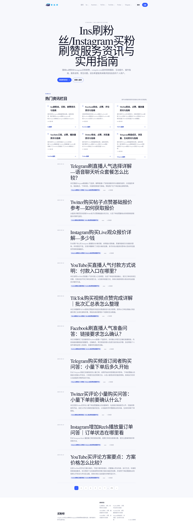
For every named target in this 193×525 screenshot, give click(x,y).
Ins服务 (62, 127)
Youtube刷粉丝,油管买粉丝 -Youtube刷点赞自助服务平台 (85, 286)
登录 (138, 5)
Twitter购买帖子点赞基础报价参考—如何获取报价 (101, 205)
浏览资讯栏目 (64, 80)
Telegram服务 (131, 157)
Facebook (94, 5)
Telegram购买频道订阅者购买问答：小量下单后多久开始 (101, 363)
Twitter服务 (96, 156)
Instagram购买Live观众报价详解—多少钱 (100, 235)
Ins (86, 5)
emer (104, 190)
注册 (145, 5)
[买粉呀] (52, 4)
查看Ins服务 (78, 80)
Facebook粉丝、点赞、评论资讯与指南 (119, 507)
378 (112, 488)
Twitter (119, 5)
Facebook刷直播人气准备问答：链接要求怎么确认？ (98, 331)
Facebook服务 (96, 127)
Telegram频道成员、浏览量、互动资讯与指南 (119, 517)
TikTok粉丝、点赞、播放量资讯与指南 (105, 511)
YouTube (110, 5)
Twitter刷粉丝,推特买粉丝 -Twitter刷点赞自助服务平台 (84, 220)
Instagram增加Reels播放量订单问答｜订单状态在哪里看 (101, 429)
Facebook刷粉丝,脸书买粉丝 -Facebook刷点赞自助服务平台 (85, 349)
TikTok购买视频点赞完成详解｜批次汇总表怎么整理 (101, 301)
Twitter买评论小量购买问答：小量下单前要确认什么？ (101, 396)
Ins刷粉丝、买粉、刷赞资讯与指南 (105, 507)
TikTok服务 (131, 127)
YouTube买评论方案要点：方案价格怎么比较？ (103, 459)
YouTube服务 (62, 156)
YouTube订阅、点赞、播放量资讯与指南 (119, 511)
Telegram (127, 5)
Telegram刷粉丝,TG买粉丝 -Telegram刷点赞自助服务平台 (85, 190)
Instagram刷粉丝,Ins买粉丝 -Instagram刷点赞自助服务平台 (85, 253)
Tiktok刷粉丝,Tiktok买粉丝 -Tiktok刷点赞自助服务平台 (85, 316)
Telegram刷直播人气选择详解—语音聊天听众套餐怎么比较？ (101, 172)
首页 (82, 5)
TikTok (102, 5)
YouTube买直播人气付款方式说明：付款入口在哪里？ (103, 268)
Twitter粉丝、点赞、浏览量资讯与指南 (105, 516)
